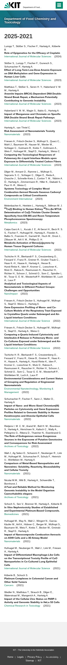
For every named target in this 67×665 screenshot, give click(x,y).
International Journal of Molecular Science (27, 320)
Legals (20, 657)
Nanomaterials (12, 134)
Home (10, 657)
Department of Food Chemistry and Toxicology (32, 7)
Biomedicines (11, 514)
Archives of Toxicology (16, 446)
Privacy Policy (34, 657)
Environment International (18, 198)
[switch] (51, 5)
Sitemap (30, 660)
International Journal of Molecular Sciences (27, 56)
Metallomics (10, 222)
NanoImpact (11, 293)
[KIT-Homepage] (12, 4)
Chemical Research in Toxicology (22, 605)
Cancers (9, 585)
